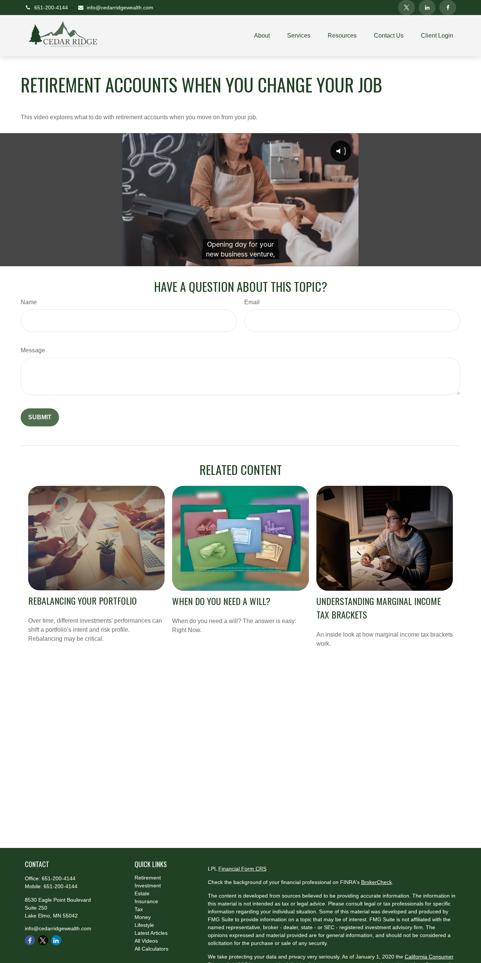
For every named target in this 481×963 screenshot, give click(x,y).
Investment (148, 886)
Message (33, 350)
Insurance (146, 901)
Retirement (148, 878)
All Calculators (151, 949)
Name (29, 302)
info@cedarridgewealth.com (120, 8)
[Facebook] (447, 7)
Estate (142, 893)
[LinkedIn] (427, 7)
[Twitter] (406, 7)
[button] (262, 35)
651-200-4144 (51, 8)
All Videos (146, 941)
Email (252, 302)
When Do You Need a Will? (221, 601)
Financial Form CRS (242, 869)
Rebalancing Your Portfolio (82, 600)
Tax (139, 909)
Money (143, 917)
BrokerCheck (376, 882)
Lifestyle (144, 925)
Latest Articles (151, 933)
